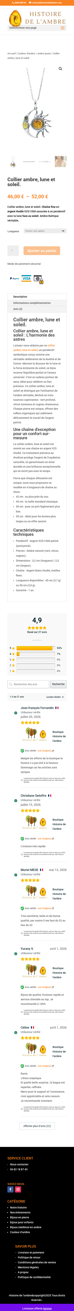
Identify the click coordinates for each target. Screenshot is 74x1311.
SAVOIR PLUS (25, 1246)
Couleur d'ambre (26, 53)
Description (20, 296)
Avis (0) (17, 309)
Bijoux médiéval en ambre (25, 1227)
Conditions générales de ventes (37, 1262)
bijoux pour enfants (21, 1222)
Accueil (11, 53)
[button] (60, 68)
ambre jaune (44, 53)
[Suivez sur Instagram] (18, 1189)
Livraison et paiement (31, 1252)
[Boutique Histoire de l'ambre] (36, 736)
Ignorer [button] (47, 1308)
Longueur (13, 231)
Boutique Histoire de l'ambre (59, 736)
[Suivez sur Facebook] (10, 1189)
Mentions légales (28, 1267)
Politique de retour (29, 1257)
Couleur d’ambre (20, 1232)
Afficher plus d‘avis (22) (37, 1126)
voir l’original (44, 750)
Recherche (58, 684)
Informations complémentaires (32, 302)
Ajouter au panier (41, 250)
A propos (23, 1272)
